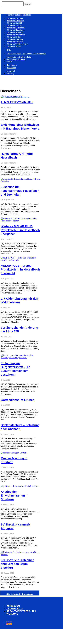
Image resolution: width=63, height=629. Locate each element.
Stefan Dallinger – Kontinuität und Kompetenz (26, 53)
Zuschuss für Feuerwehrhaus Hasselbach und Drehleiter (20, 190)
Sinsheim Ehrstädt (14, 23)
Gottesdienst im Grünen (17, 400)
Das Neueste (12, 65)
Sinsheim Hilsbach (15, 32)
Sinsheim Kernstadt (15, 18)
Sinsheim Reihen (14, 37)
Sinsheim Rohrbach (15, 39)
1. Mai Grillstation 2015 (17, 102)
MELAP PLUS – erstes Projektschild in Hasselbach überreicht (20, 269)
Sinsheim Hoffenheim (16, 35)
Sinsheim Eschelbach (16, 28)
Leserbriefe (11, 71)
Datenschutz (14, 608)
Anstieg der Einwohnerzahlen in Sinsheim (14, 495)
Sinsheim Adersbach (15, 21)
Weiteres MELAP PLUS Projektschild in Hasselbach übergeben (20, 230)
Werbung (10, 73)
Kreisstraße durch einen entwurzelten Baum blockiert (17, 563)
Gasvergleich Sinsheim (15, 59)
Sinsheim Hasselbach (15, 30)
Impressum (13, 606)
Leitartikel (11, 67)
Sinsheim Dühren (14, 25)
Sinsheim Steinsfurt (15, 42)
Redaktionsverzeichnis (21, 611)
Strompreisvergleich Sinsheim (18, 57)
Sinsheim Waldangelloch (17, 44)
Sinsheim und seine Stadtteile (18, 15)
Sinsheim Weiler (14, 46)
